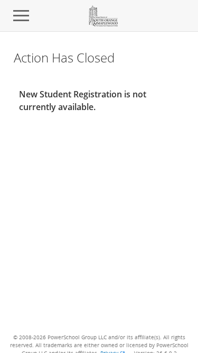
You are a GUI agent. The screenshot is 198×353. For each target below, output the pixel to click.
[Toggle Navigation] (21, 16)
